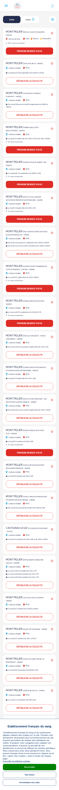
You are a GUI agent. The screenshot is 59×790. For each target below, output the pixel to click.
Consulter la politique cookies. (17, 761)
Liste (11, 19)
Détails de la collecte (29, 81)
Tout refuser (30, 775)
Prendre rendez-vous (29, 51)
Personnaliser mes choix (29, 783)
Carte (28, 19)
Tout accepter (29, 767)
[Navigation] (6, 5)
